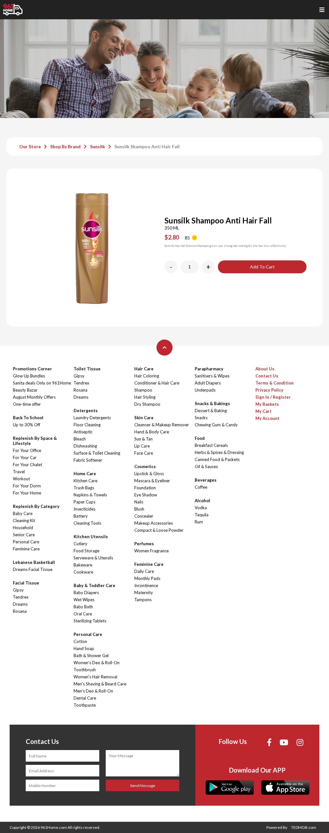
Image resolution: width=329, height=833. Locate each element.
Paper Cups (84, 501)
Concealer (143, 516)
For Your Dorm (27, 485)
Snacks (201, 417)
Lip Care (142, 445)
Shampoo (143, 390)
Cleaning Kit (24, 520)
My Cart (263, 411)
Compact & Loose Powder (158, 530)
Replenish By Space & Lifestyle (35, 441)
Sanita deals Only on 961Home (42, 382)
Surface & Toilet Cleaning (97, 453)
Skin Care (144, 417)
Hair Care (144, 368)
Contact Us (266, 375)
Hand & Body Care (151, 431)
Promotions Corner (32, 368)
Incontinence (146, 585)
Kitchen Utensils (91, 536)
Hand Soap (84, 648)
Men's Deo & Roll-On (93, 690)
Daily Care (144, 571)
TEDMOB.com (303, 827)
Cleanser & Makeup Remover (161, 424)
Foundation (145, 487)
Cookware (83, 572)
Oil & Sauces (206, 466)
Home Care (85, 473)
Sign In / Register (273, 397)
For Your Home (27, 492)
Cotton (80, 641)
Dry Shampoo (147, 404)
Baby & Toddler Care (94, 585)
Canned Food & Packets (217, 459)
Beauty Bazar (25, 390)
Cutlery (80, 543)
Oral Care (83, 613)
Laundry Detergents (92, 417)
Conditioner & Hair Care (156, 382)
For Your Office (27, 450)
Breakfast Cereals (211, 445)
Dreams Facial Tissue (32, 569)
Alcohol (202, 500)
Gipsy (18, 590)
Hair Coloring (146, 375)
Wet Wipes (84, 599)
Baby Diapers (86, 592)
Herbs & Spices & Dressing (219, 452)
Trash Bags (84, 487)
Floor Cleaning (87, 424)
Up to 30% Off (26, 424)
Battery (81, 516)
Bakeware (83, 564)
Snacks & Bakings (212, 403)
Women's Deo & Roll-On (97, 662)
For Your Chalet (27, 464)
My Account (267, 418)
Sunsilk (97, 146)
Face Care (143, 453)
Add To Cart (262, 266)
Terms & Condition (274, 382)
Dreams (20, 604)
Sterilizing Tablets (90, 620)
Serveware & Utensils (93, 557)
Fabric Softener (88, 460)
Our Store (30, 146)
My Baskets (267, 404)
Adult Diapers (208, 382)
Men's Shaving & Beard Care (100, 683)
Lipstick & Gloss (149, 473)
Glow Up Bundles (29, 375)
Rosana (20, 611)
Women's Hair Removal (95, 676)
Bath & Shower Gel (91, 655)
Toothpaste (85, 705)
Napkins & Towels (90, 494)
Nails (138, 501)
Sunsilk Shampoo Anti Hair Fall (147, 146)
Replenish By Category (36, 506)
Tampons (143, 599)
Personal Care (26, 541)
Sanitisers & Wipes (212, 375)
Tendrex (21, 597)
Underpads (205, 390)
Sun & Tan (143, 438)
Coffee (201, 487)
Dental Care (85, 698)
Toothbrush (85, 669)
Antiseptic (83, 431)
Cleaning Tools (87, 523)
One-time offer (27, 404)
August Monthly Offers (34, 397)
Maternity (143, 592)
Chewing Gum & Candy (216, 424)
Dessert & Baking (211, 410)
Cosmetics (145, 466)
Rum (199, 521)
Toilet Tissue (87, 368)
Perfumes (144, 543)
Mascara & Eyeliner (152, 480)
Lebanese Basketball (34, 562)
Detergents (86, 410)
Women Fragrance (151, 550)
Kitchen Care (85, 480)
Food (200, 438)
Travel (19, 471)
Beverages (206, 480)
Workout (21, 478)
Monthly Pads (147, 578)
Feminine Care (26, 548)
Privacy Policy (269, 390)
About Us (264, 368)
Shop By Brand (65, 146)
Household (23, 527)
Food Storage (86, 550)
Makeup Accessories (153, 523)
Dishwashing (85, 445)
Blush (139, 509)
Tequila (202, 514)
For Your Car (25, 457)
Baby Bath (83, 606)
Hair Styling (145, 397)
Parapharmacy (209, 368)
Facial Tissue (26, 582)
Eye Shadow (145, 494)
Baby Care (22, 513)
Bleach (80, 438)
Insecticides (84, 509)
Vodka (201, 507)
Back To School (28, 417)
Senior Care (24, 534)
